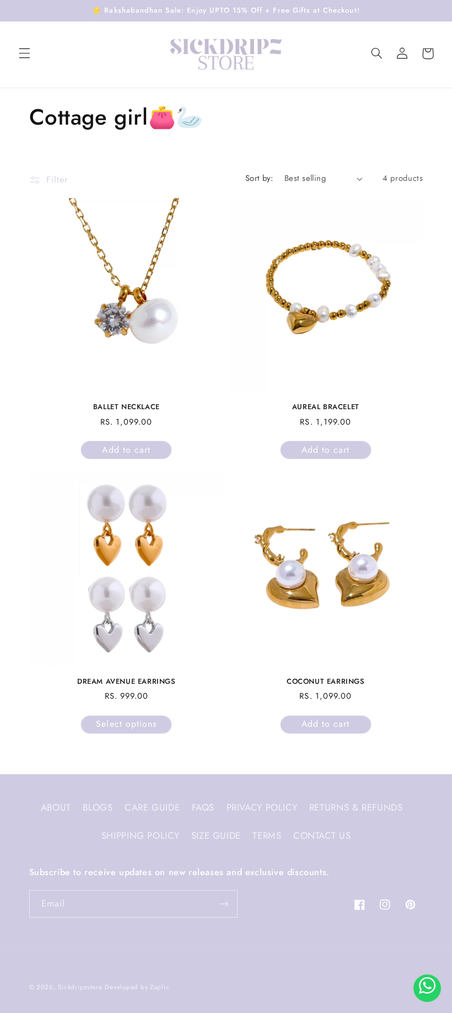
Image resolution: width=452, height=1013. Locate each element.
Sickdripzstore (80, 987)
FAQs (203, 807)
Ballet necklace (126, 407)
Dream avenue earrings (126, 682)
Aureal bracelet (325, 407)
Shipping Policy (140, 835)
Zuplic (159, 987)
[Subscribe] (223, 903)
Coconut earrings (326, 682)
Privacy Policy (262, 807)
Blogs (97, 807)
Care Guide (152, 807)
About (56, 807)
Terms (266, 835)
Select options (126, 723)
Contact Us (322, 835)
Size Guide (216, 835)
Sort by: (259, 178)
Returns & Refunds (356, 807)
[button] (24, 53)
